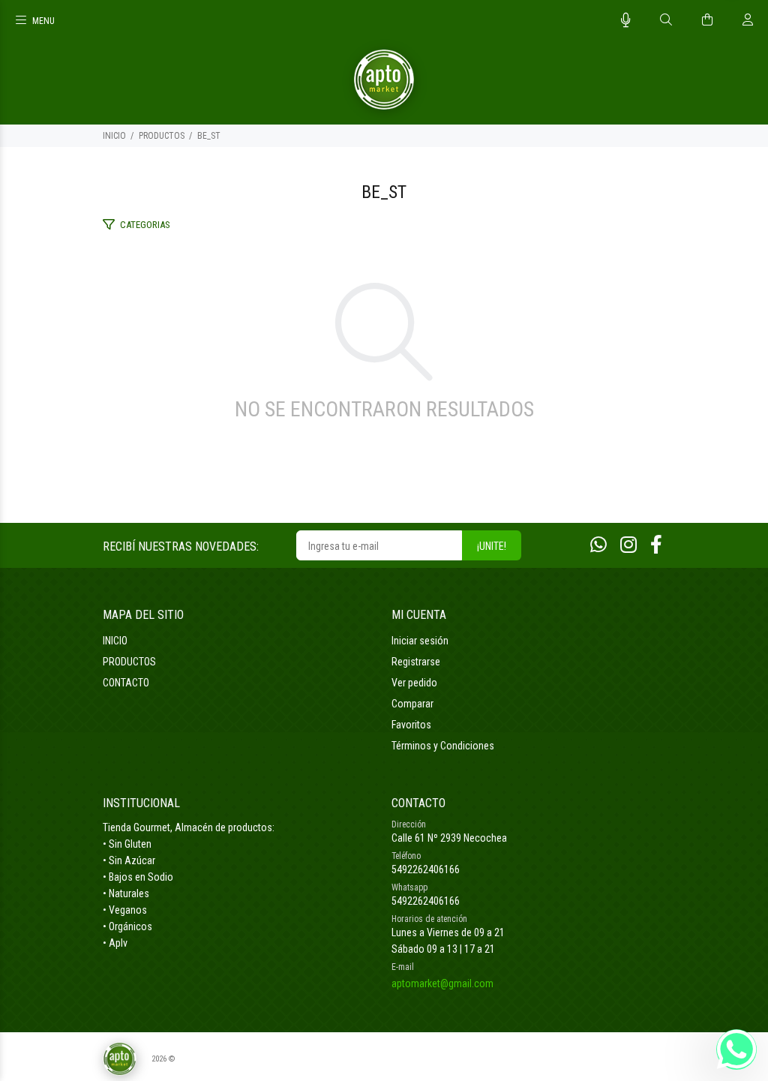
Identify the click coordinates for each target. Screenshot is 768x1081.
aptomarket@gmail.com (443, 983)
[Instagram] (628, 545)
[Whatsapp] (598, 545)
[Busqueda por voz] (626, 20)
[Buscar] (666, 20)
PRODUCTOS (161, 136)
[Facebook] (656, 545)
